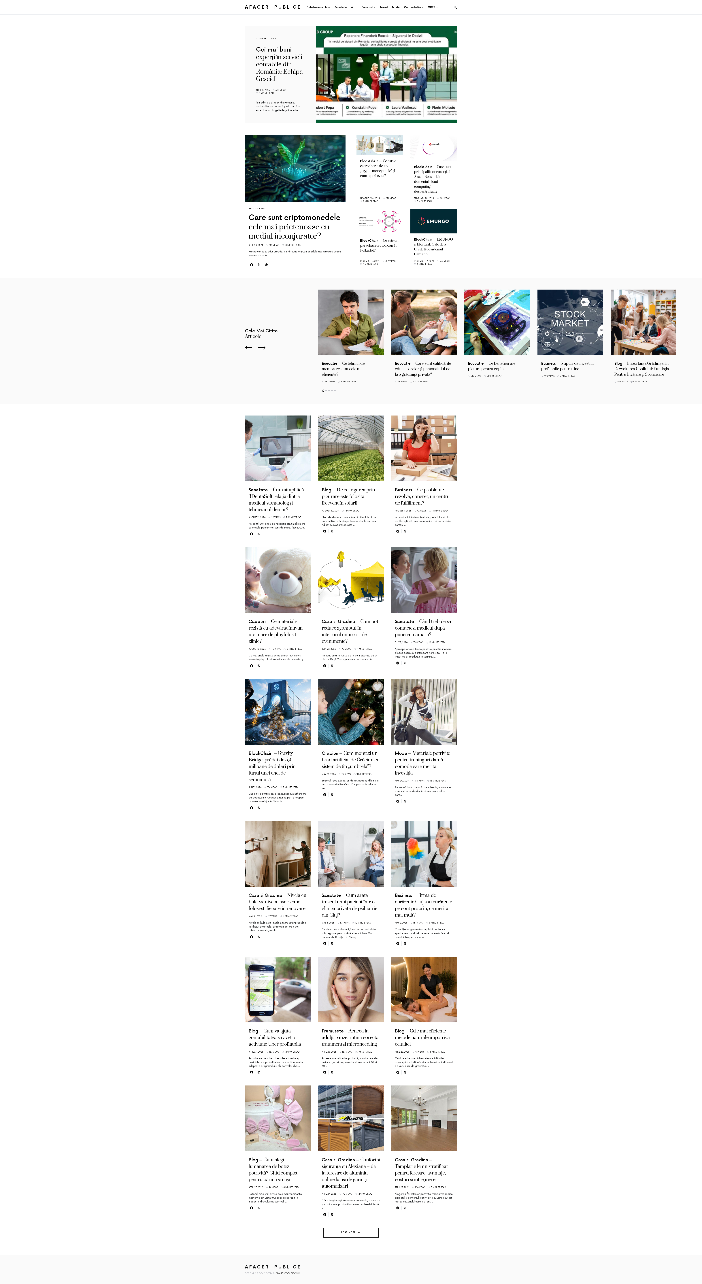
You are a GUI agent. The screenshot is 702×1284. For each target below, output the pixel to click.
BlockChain (257, 208)
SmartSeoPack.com (288, 1273)
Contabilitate (266, 38)
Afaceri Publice (273, 7)
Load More (348, 1232)
